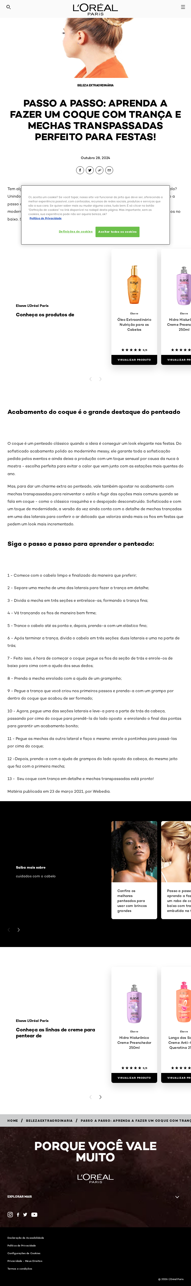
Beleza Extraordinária (95, 85)
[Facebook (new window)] (18, 1215)
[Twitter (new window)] (25, 1215)
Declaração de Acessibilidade (25, 1237)
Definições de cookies (76, 231)
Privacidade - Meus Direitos (24, 1260)
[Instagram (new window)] (10, 1214)
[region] (95, 215)
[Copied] (99, 170)
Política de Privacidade (21, 1245)
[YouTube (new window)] (34, 1215)
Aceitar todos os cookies (117, 231)
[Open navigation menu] (183, 7)
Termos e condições (19, 1268)
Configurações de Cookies (23, 1253)
